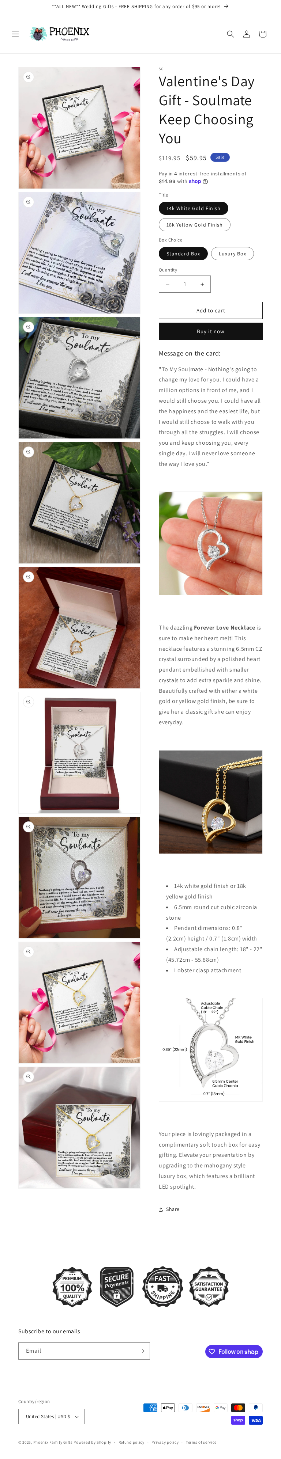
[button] (15, 34)
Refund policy (132, 1442)
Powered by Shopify (92, 1442)
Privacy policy (165, 1442)
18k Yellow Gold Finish (194, 224)
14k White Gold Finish (193, 208)
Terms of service (201, 1442)
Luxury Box (232, 253)
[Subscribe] (142, 1351)
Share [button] (173, 1209)
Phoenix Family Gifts (53, 1442)
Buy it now (211, 331)
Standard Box (183, 253)
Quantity (168, 270)
